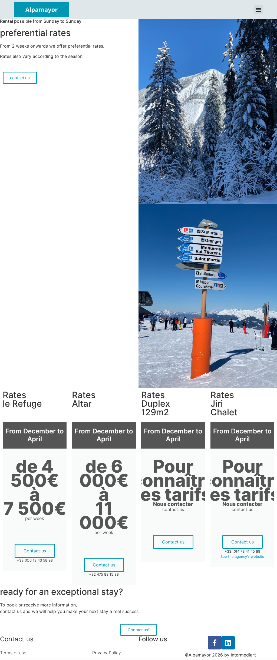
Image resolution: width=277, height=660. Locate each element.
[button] (258, 9)
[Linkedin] (228, 642)
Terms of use (13, 652)
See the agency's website (242, 556)
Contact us (35, 550)
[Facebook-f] (214, 642)
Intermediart (243, 655)
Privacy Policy (106, 652)
